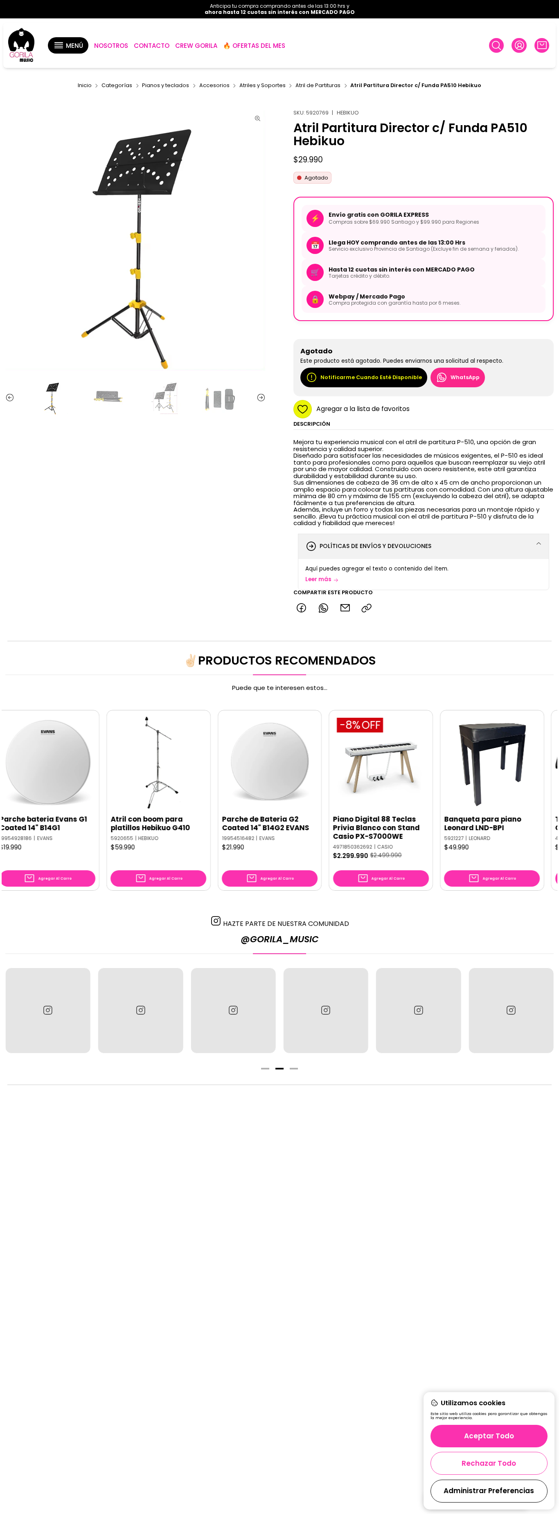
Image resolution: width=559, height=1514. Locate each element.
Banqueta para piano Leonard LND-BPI (447, 824)
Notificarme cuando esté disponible (371, 377)
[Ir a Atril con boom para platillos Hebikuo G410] (123, 762)
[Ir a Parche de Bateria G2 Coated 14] (234, 762)
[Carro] (542, 45)
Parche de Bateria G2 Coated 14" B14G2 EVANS (230, 824)
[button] (68, 45)
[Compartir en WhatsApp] (323, 608)
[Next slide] (259, 397)
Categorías (116, 85)
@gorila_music (280, 939)
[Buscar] (496, 45)
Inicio (85, 85)
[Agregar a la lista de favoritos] (52, 750)
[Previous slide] (11, 397)
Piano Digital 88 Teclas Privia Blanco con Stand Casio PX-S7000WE (341, 828)
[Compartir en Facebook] (301, 608)
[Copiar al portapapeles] (367, 608)
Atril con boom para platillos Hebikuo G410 (115, 824)
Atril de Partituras (317, 85)
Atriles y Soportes (262, 85)
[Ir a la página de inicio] (21, 45)
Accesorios (214, 85)
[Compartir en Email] (345, 608)
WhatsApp (465, 377)
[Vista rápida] (52, 770)
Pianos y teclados (165, 85)
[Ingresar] (519, 45)
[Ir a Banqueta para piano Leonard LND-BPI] (457, 762)
